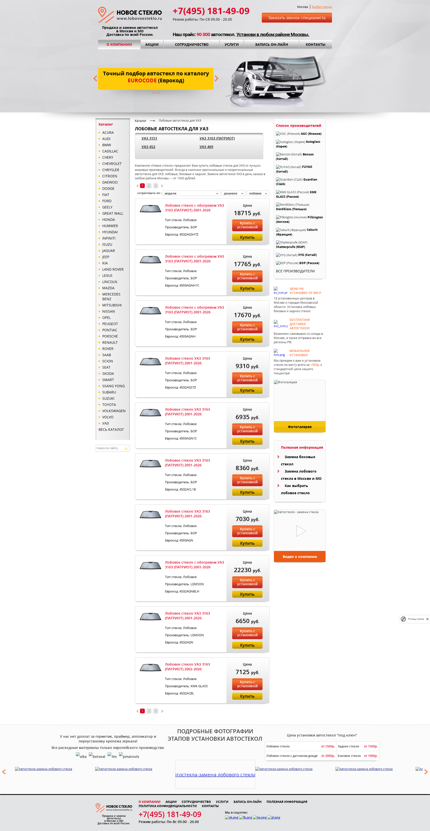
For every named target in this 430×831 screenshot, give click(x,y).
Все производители (295, 271)
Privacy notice (416, 619)
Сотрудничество (192, 44)
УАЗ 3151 (149, 138)
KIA (105, 263)
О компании (119, 44)
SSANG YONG (113, 386)
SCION (107, 361)
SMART (108, 379)
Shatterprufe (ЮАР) (290, 247)
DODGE (108, 188)
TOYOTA (109, 404)
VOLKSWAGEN (114, 410)
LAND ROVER (113, 269)
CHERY (107, 157)
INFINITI (108, 238)
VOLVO (107, 417)
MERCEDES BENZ (111, 296)
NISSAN (108, 311)
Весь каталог (111, 429)
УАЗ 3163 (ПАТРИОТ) (217, 138)
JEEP (105, 256)
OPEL (106, 317)
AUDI (106, 138)
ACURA (108, 132)
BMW (106, 145)
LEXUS (107, 275)
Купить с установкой (247, 225)
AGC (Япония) (311, 134)
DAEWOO (110, 182)
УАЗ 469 (206, 146)
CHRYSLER (110, 169)
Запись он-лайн (271, 44)
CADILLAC (110, 151)
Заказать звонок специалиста (296, 17)
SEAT (106, 367)
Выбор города (322, 7)
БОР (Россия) (309, 263)
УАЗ (105, 423)
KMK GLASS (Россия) (296, 194)
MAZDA (108, 288)
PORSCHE (110, 336)
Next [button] (426, 771)
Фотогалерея (300, 426)
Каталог (140, 121)
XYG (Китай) (307, 255)
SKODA (108, 373)
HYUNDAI (110, 232)
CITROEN (109, 176)
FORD (106, 200)
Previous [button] (3, 771)
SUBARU (109, 392)
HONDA (108, 219)
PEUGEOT (110, 323)
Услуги (232, 44)
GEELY (107, 207)
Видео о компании (300, 556)
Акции (152, 44)
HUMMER (110, 225)
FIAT (105, 194)
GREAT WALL (112, 213)
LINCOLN (109, 281)
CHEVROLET (112, 163)
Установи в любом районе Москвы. (272, 34)
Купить (247, 237)
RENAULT (110, 342)
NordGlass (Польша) (291, 209)
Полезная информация (287, 802)
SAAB (106, 354)
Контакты (315, 44)
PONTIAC (109, 330)
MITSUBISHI (112, 305)
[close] (428, 619)
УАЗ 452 (148, 146)
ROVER (107, 348)
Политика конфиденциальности (168, 806)
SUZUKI (108, 398)
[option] (55, 769)
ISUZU (107, 244)
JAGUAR (108, 250)
